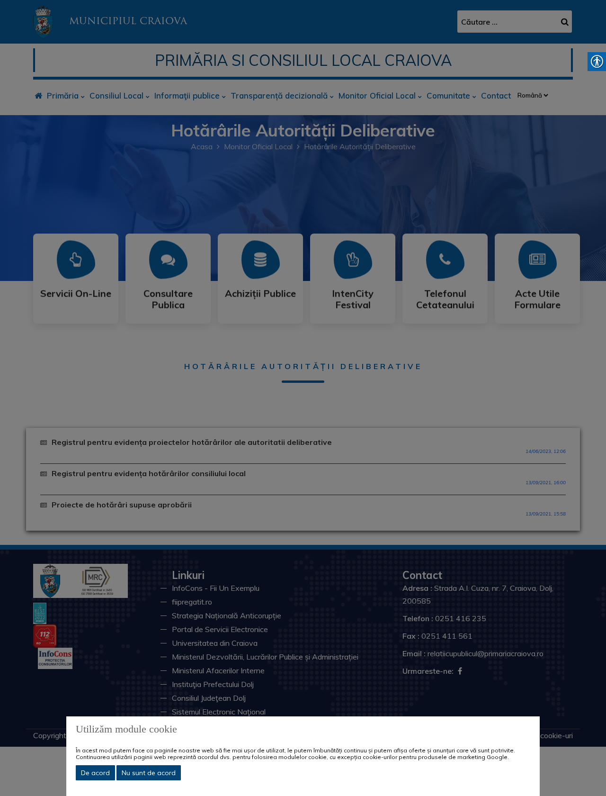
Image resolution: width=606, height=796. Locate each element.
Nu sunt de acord (149, 773)
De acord (95, 773)
